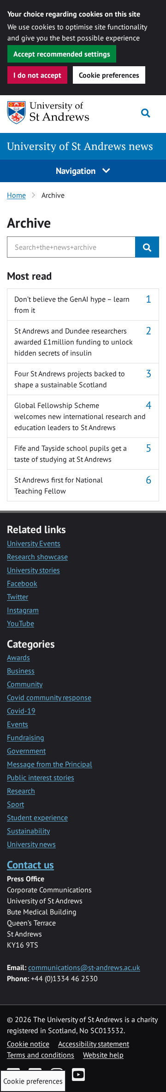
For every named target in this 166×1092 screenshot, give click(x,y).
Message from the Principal (49, 764)
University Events (33, 543)
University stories (33, 570)
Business (21, 670)
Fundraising (25, 737)
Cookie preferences (109, 75)
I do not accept (37, 75)
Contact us (30, 864)
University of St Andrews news (80, 146)
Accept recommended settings (61, 53)
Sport (15, 804)
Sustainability (28, 830)
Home (16, 195)
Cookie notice (28, 1043)
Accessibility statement (93, 1043)
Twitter (17, 596)
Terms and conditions (40, 1054)
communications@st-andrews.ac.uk (84, 967)
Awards (18, 657)
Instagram (23, 610)
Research (21, 790)
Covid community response (49, 697)
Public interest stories (40, 777)
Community (24, 684)
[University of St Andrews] (48, 112)
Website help (103, 1054)
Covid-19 (21, 710)
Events (17, 724)
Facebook (22, 583)
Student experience (37, 817)
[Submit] (147, 247)
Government (26, 750)
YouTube (20, 623)
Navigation (77, 170)
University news (31, 844)
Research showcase (37, 556)
